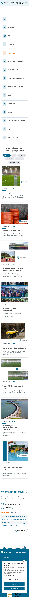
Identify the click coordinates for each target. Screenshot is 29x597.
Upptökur (13, 512)
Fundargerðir (5, 512)
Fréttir (14, 155)
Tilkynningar (22, 155)
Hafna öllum (14, 584)
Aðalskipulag (9, 158)
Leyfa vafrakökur (14, 588)
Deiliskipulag (19, 158)
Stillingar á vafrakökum (14, 579)
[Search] (17, 3)
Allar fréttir (6, 155)
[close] (24, 561)
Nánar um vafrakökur (9, 575)
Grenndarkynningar (14, 162)
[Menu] (7, 3)
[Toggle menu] (26, 2)
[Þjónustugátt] (23, 2)
